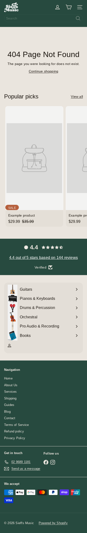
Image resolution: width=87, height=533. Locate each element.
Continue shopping (43, 71)
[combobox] (43, 18)
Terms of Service (16, 425)
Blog (7, 411)
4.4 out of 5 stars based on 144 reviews (43, 258)
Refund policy (14, 431)
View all (77, 96)
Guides (9, 405)
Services (10, 391)
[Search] (78, 18)
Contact (9, 418)
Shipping (10, 398)
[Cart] (68, 7)
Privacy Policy (14, 438)
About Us (11, 385)
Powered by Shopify (53, 523)
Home (8, 378)
